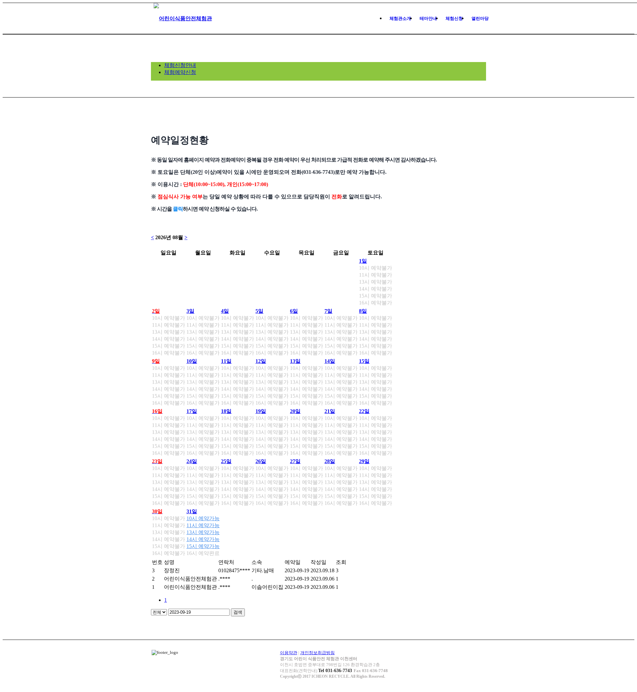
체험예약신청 (180, 72)
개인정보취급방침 (317, 652)
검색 (238, 612)
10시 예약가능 (203, 518)
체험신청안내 (180, 65)
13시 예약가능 (203, 532)
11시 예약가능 (203, 525)
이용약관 (288, 652)
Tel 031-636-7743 (335, 670)
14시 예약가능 (203, 539)
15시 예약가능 (203, 546)
